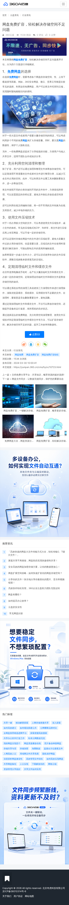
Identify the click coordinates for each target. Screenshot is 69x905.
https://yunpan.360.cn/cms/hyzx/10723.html (37, 367)
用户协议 (18, 896)
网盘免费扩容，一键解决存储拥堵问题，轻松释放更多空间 (18, 410)
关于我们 (6, 896)
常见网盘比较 (16, 613)
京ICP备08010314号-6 (14, 891)
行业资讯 (26, 15)
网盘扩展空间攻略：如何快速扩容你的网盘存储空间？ (35, 573)
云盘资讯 (14, 15)
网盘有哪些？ (15, 594)
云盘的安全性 (15, 607)
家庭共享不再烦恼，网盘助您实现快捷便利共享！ (33, 560)
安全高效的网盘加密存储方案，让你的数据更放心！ (34, 566)
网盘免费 (19, 354)
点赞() (35, 334)
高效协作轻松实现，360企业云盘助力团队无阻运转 (34, 588)
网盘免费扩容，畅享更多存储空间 (51, 410)
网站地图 (29, 896)
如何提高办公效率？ (18, 600)
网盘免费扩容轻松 (50, 354)
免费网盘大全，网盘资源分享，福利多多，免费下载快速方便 (18, 441)
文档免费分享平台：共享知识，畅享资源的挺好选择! (38, 374)
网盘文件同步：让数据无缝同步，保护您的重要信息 (38, 378)
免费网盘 (14, 71)
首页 (4, 15)
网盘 (25, 140)
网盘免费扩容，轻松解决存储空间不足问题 (51, 441)
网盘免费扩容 (20, 59)
